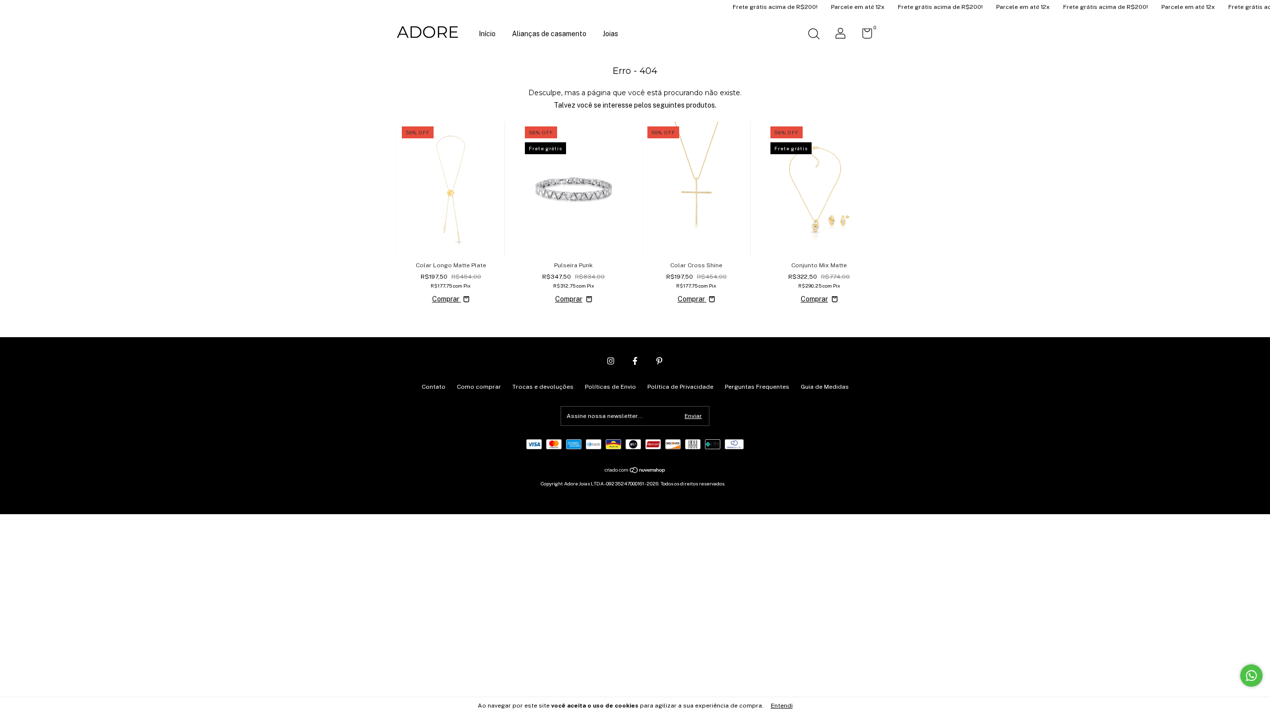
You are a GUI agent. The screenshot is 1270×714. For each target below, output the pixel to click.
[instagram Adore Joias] (611, 361)
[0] (863, 35)
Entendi (782, 705)
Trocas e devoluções (542, 386)
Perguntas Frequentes (757, 386)
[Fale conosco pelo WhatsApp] (1251, 675)
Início (487, 34)
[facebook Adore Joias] (635, 361)
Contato (433, 386)
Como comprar (479, 386)
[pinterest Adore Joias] (659, 361)
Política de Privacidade (680, 386)
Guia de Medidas (825, 386)
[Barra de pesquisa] (813, 35)
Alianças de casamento (549, 34)
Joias (610, 34)
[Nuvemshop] (635, 471)
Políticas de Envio (610, 386)
